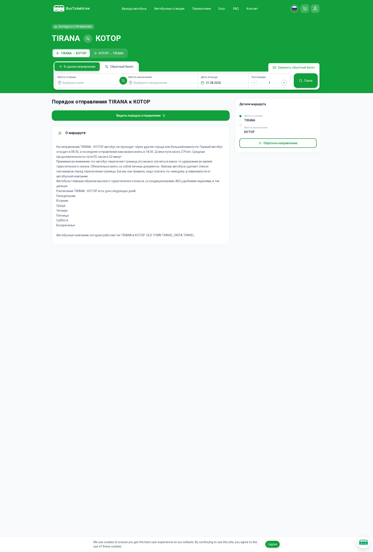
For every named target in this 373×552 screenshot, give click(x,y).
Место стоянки (66, 77)
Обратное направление (280, 143)
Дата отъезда (209, 77)
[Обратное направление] (123, 80)
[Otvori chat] (363, 542)
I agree (272, 544)
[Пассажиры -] (254, 83)
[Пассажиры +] (284, 83)
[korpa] (304, 8)
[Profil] (315, 8)
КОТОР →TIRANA (111, 53)
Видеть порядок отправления (138, 115)
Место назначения (140, 77)
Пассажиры (258, 77)
